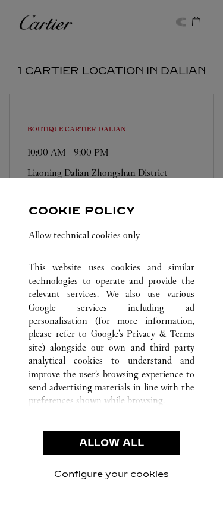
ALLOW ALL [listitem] (111, 443)
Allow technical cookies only (84, 235)
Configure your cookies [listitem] (111, 473)
